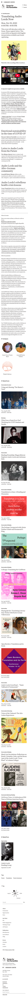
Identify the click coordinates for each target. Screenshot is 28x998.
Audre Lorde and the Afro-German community (11, 168)
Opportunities (4, 841)
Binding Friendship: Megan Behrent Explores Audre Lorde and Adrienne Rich (13, 457)
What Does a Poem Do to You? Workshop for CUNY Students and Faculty (12, 422)
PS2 (3, 920)
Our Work (5, 918)
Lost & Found (6, 934)
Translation (9, 878)
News (4, 915)
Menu (25, 5)
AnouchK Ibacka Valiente (15, 105)
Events (4, 940)
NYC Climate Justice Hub (8, 950)
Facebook (5, 981)
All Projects (5, 927)
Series (4, 944)
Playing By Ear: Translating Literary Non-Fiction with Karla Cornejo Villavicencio (13, 613)
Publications (5, 930)
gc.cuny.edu (5, 979)
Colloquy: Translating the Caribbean (13, 570)
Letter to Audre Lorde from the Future (12, 149)
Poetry (3, 878)
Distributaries (6, 932)
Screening (10, 711)
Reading (9, 489)
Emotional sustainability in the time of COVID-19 (13, 132)
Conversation (4, 385)
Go (24, 902)
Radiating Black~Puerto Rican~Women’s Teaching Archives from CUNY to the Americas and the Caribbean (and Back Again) (13, 121)
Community (5, 910)
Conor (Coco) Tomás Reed (7, 355)
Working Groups (6, 924)
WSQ (4, 936)
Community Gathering (6, 795)
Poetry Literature (17, 878)
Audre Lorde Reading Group (6, 864)
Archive (4, 946)
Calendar (5, 942)
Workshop (3, 418)
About (4, 908)
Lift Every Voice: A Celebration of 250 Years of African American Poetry (13, 798)
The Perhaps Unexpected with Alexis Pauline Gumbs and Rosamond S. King (13, 529)
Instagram (5, 983)
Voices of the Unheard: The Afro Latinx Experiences (12, 714)
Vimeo (4, 986)
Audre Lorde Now (6, 116)
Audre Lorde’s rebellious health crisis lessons (13, 183)
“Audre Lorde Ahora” (19, 228)
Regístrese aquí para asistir (8, 221)
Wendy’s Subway (7, 374)
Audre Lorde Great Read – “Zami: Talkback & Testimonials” (12, 686)
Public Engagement (7, 922)
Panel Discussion (6, 13)
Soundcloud (5, 987)
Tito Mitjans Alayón (9, 103)
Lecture (9, 385)
